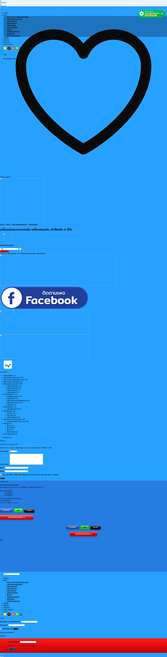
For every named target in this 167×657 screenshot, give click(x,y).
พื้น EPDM (10, 428)
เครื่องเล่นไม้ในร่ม (12, 417)
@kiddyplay (7, 500)
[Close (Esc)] (0, 654)
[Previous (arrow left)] (0, 656)
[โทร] (13, 614)
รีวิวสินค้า (6, 605)
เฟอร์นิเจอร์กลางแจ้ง (13, 601)
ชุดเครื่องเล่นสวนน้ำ (13, 396)
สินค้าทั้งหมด (11, 599)
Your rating (4, 451)
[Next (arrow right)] (2, 656)
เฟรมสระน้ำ (10, 405)
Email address (14, 642)
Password (4, 625)
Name (2, 468)
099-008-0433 (8, 491)
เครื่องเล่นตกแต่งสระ (13, 403)
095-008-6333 (8, 495)
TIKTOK (29, 511)
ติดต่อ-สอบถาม (8, 609)
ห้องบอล (9, 413)
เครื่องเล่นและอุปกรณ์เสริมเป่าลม (16, 400)
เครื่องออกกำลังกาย (13, 597)
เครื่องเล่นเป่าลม (8, 407)
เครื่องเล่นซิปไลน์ (8, 375)
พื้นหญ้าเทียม (11, 432)
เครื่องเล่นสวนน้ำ (8, 394)
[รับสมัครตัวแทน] (5, 614)
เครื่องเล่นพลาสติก (12, 386)
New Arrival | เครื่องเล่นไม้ (11, 382)
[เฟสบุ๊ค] (21, 614)
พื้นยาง (9, 430)
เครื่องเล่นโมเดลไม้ (12, 388)
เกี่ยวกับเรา (6, 607)
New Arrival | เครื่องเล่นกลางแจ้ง (13, 380)
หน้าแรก (5, 578)
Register (11, 649)
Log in (16, 629)
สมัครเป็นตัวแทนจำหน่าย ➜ (16, 517)
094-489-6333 (8, 493)
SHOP (8, 225)
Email (2, 471)
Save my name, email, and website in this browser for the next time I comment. (30, 475)
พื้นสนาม (6, 423)
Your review (5, 464)
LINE (18, 510)
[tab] (85, 437)
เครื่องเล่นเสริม (33, 225)
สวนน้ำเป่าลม (11, 398)
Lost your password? (7, 632)
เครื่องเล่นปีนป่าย (12, 390)
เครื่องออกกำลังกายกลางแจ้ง (12, 419)
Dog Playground (9, 434)
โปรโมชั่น (6, 603)
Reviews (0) (7, 437)
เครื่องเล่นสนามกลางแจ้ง (19, 225)
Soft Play (10, 415)
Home (2, 225)
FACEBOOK (6, 510)
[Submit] (4, 576)
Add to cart (4, 251)
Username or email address (10, 622)
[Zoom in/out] (2, 654)
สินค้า (5, 580)
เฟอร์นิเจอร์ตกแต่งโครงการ (11, 378)
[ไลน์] (17, 614)
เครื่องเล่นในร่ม (7, 411)
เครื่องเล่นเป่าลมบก (12, 409)
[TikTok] (9, 614)
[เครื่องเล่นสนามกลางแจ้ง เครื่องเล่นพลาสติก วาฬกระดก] (7, 242)
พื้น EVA (9, 426)
